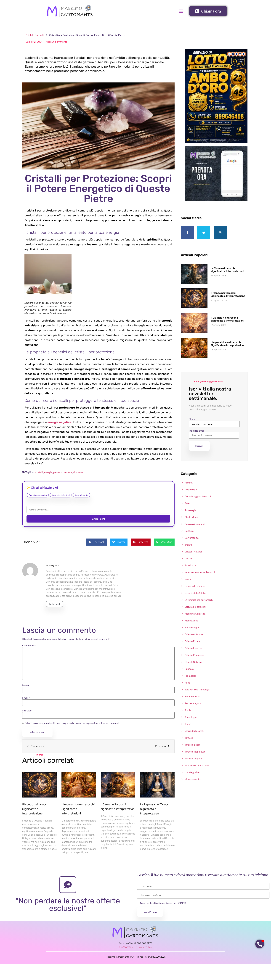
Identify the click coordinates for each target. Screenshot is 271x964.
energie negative (60, 422)
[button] (96, 542)
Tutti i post (54, 603)
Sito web (27, 710)
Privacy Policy (144, 947)
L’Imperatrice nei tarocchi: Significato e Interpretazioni (227, 344)
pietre (56, 472)
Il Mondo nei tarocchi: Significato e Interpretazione (36, 809)
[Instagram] (220, 232)
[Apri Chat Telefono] (259, 944)
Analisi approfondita (38, 495)
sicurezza (78, 472)
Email (26, 698)
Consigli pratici (81, 495)
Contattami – (127, 947)
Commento (29, 645)
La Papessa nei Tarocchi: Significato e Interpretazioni (156, 809)
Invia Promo (150, 911)
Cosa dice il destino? (61, 495)
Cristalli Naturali (35, 34)
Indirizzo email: (197, 430)
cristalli (39, 472)
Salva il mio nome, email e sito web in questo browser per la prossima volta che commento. (73, 723)
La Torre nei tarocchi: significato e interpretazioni (227, 270)
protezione (66, 472)
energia (48, 472)
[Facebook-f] (187, 232)
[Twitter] (203, 232)
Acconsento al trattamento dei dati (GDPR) (162, 903)
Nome (26, 685)
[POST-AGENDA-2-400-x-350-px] (216, 200)
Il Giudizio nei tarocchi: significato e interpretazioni (227, 319)
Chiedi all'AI (98, 518)
